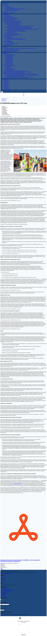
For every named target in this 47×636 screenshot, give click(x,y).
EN (23, 94)
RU (23, 93)
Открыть (2, 563)
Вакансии (4, 594)
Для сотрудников (5, 592)
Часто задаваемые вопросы (7, 589)
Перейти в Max (23, 634)
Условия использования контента (6, 573)
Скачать (5, 563)
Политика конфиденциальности (8, 590)
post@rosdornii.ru (3, 581)
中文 (23, 95)
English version (4, 596)
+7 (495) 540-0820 (3, 577)
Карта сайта (4, 595)
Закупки (3, 591)
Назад (1, 568)
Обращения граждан (6, 588)
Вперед (1, 569)
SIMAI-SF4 (2, 615)
